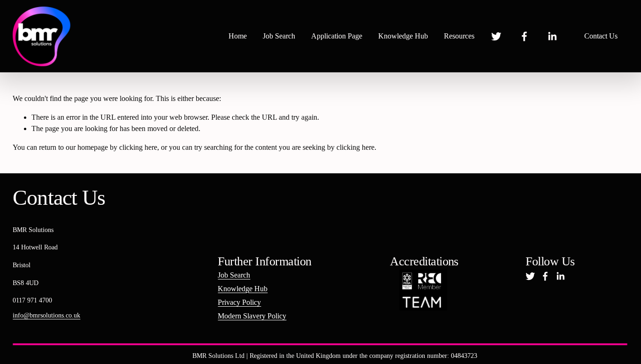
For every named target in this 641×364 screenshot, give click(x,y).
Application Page (336, 36)
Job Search (279, 36)
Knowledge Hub (403, 36)
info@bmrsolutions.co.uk (46, 315)
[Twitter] (496, 36)
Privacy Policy (239, 302)
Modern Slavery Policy (252, 316)
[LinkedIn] (552, 36)
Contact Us (601, 36)
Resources (459, 36)
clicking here (138, 147)
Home (238, 36)
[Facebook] (524, 36)
